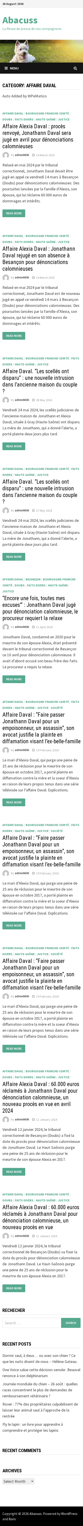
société (57, 708)
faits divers (24, 119)
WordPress (69, 1513)
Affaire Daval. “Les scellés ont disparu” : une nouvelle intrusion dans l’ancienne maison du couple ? (39, 381)
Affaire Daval (12, 113)
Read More (14, 213)
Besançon (33, 579)
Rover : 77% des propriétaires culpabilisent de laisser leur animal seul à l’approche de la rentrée (40, 1410)
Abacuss (20, 20)
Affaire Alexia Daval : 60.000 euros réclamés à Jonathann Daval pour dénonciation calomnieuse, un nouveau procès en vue (40, 1217)
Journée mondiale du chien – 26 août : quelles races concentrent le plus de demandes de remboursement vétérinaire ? (40, 1389)
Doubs (7, 119)
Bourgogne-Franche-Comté (47, 113)
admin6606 (22, 155)
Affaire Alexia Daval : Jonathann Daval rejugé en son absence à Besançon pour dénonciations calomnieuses (38, 259)
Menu (14, 68)
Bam (12, 1519)
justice (63, 119)
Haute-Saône (46, 119)
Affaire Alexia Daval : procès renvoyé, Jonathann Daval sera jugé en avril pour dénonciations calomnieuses (37, 136)
